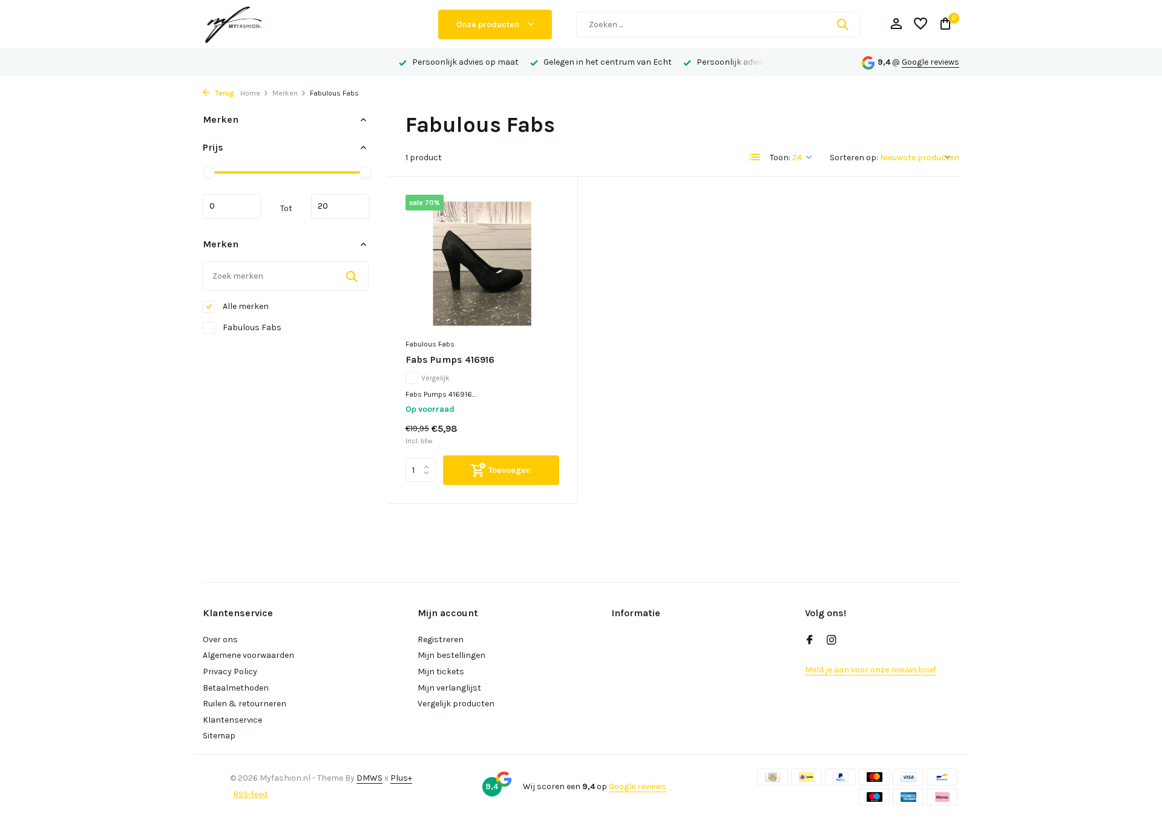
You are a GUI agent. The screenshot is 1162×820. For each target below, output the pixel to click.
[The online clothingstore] (309, 24)
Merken (285, 93)
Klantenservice (232, 720)
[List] (755, 157)
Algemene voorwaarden (248, 655)
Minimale (232, 206)
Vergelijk (435, 378)
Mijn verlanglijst (449, 688)
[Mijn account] (896, 24)
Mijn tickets (441, 671)
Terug (223, 93)
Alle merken (245, 306)
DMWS (369, 778)
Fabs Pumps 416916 (449, 359)
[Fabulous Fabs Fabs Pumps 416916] (482, 263)
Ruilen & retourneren (244, 703)
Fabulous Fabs (251, 327)
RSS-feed (250, 794)
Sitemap (219, 736)
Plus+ (401, 778)
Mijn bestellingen (451, 655)
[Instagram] (831, 641)
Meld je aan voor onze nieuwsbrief (870, 670)
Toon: (780, 157)
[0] (942, 24)
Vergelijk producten (456, 703)
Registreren (441, 639)
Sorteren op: (854, 157)
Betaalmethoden (236, 688)
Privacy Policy (230, 671)
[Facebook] (810, 641)
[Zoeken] (842, 24)
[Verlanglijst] (920, 24)
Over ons (220, 639)
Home (250, 93)
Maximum (340, 206)
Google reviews (930, 62)
